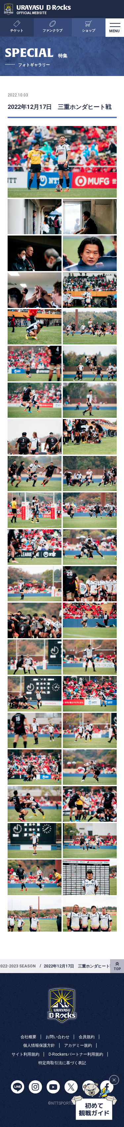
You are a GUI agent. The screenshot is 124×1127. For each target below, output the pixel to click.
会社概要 (28, 1037)
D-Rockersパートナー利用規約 (76, 1054)
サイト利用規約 (25, 1054)
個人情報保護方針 (39, 1045)
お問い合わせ (57, 1037)
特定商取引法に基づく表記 (62, 1063)
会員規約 (87, 1037)
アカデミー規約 (78, 1045)
